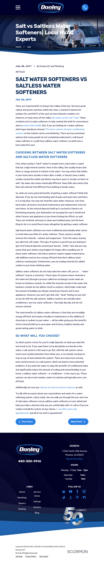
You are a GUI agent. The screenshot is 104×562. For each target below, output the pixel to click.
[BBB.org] (71, 497)
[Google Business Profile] (64, 491)
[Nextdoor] (84, 497)
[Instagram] (84, 491)
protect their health (31, 125)
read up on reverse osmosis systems (57, 387)
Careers (37, 507)
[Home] (51, 7)
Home (22, 492)
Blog (37, 512)
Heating (22, 509)
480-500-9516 (29, 461)
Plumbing (22, 497)
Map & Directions (74, 459)
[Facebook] (78, 491)
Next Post (76, 421)
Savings (37, 501)
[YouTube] (71, 491)
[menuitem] (19, 556)
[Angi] (64, 497)
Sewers (22, 503)
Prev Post (27, 421)
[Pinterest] (78, 497)
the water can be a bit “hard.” (66, 117)
